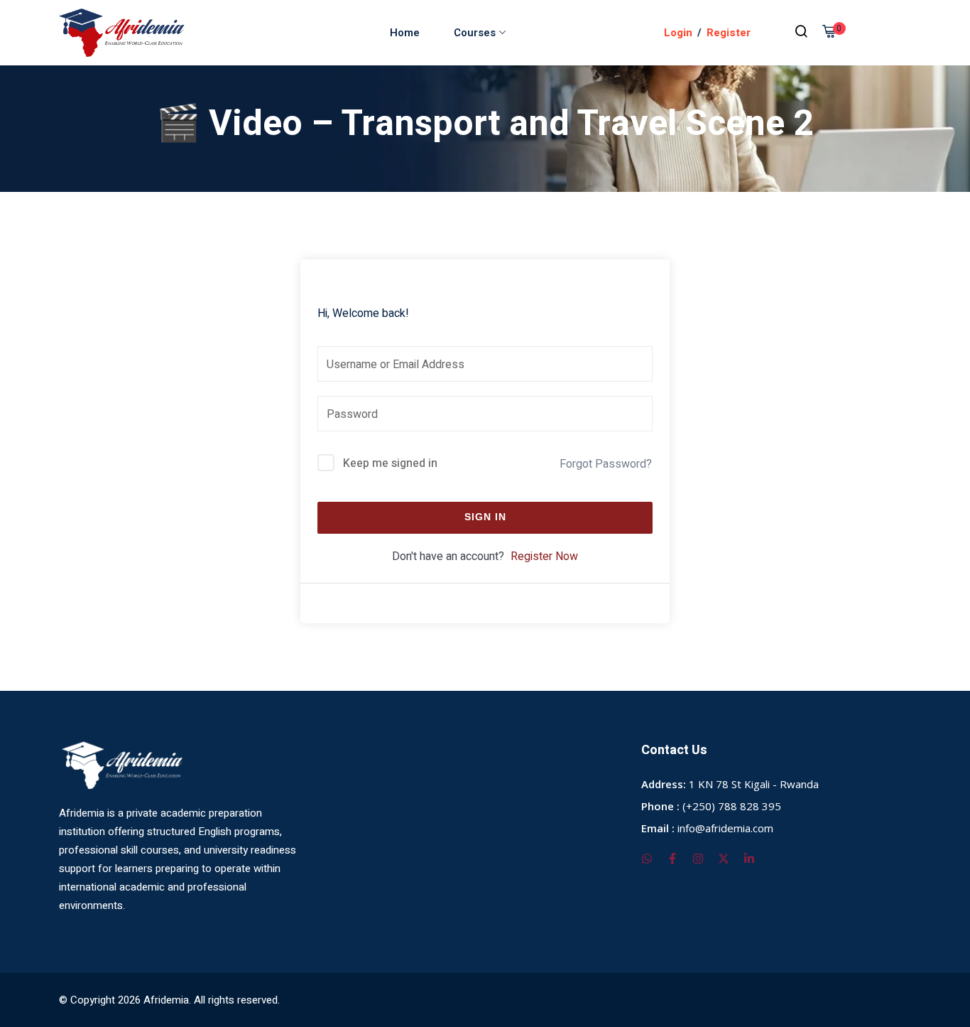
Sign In (485, 517)
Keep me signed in (390, 463)
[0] (828, 33)
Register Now (544, 556)
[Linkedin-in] (749, 858)
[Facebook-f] (672, 858)
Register (729, 33)
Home (405, 33)
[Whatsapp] (647, 858)
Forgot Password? (606, 464)
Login (678, 33)
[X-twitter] (723, 858)
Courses (475, 33)
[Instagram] (698, 858)
